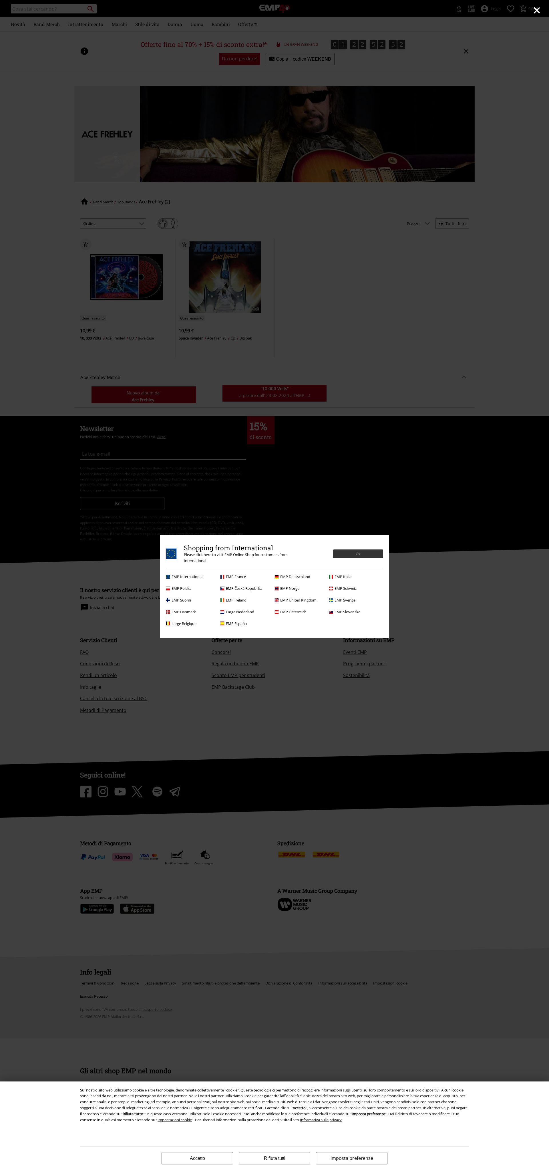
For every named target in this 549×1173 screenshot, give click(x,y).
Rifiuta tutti (274, 1158)
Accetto (197, 1158)
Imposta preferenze (352, 1158)
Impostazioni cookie (175, 1119)
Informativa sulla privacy (321, 1119)
